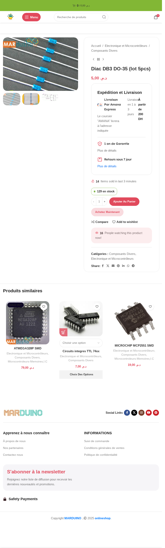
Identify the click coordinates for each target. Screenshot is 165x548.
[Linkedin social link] (123, 266)
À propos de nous (14, 441)
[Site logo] (10, 16)
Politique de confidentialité (100, 454)
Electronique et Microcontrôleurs (126, 45)
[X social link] (107, 266)
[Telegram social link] (133, 266)
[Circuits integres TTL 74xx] (81, 318)
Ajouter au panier (124, 201)
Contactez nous (13, 454)
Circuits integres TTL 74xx (81, 351)
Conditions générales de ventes (104, 447)
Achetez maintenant (107, 211)
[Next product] (103, 59)
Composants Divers (104, 50)
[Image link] (23, 412)
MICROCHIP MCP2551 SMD (134, 345)
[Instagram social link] (141, 413)
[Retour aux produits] (98, 59)
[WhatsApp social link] (128, 266)
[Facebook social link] (102, 266)
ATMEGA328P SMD (27, 348)
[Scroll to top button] (10, 526)
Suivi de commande (96, 441)
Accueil (96, 45)
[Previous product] (93, 59)
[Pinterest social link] (118, 266)
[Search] (104, 17)
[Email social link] (113, 266)
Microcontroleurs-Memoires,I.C (27, 361)
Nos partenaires (13, 447)
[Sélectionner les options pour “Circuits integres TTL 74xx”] (63, 332)
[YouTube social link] (149, 413)
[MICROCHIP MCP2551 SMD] (134, 321)
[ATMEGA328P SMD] (27, 322)
